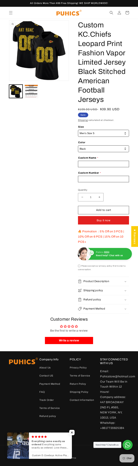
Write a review (69, 340)
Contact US (46, 375)
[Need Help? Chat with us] (128, 445)
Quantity (82, 190)
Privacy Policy (78, 367)
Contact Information (82, 400)
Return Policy (78, 384)
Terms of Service (49, 408)
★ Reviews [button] (134, 236)
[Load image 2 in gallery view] (31, 91)
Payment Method (49, 384)
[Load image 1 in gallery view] (16, 91)
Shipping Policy (79, 392)
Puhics (73, 458)
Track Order (46, 400)
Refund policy (47, 416)
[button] (11, 13)
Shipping (83, 120)
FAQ (42, 392)
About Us (45, 367)
